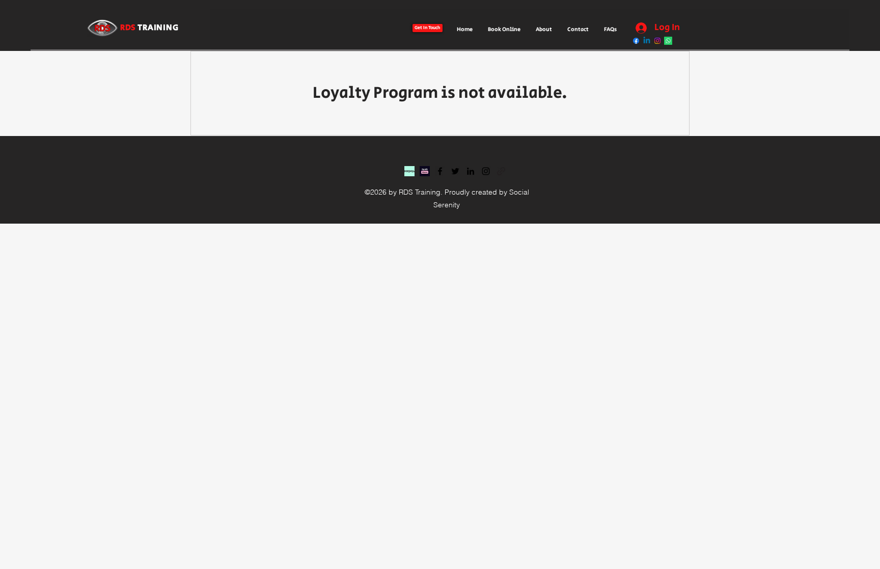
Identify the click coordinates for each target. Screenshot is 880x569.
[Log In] (638, 28)
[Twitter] (455, 171)
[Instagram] (486, 171)
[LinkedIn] (470, 171)
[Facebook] (440, 171)
